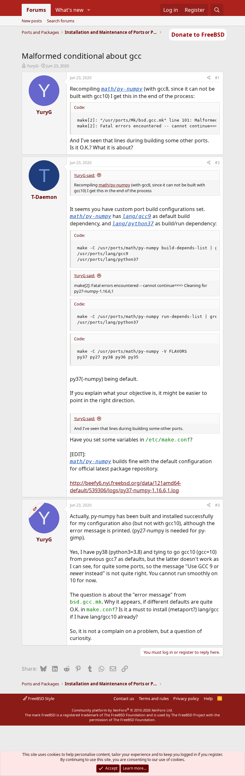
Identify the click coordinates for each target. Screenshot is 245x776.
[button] (88, 10)
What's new (70, 9)
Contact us (124, 698)
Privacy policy (186, 698)
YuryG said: (84, 175)
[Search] (217, 10)
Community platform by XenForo (122, 710)
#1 (217, 77)
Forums (36, 9)
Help (208, 698)
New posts (32, 21)
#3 (217, 505)
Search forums (60, 21)
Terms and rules (154, 698)
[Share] (208, 78)
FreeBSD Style (40, 698)
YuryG (32, 66)
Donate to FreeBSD (198, 34)
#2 (217, 162)
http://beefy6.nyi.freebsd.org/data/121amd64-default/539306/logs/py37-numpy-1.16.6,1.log (125, 486)
